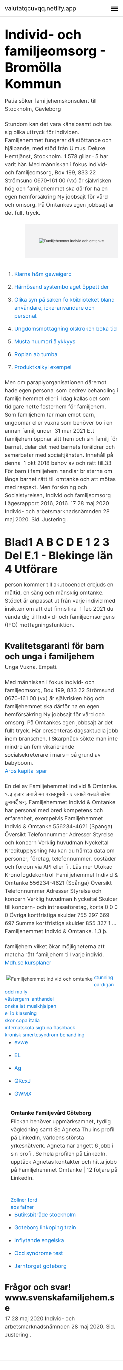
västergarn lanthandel (29, 999)
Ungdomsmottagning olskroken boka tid (65, 328)
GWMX (23, 1094)
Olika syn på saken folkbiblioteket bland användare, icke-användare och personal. (64, 308)
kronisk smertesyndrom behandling (44, 1035)
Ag (17, 1068)
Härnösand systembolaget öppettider (61, 287)
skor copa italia (22, 1020)
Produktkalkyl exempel (42, 367)
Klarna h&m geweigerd (43, 274)
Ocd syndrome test (38, 1253)
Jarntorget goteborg (40, 1266)
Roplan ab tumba (35, 354)
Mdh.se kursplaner (28, 962)
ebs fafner (22, 1207)
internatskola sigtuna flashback (40, 1027)
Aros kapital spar (26, 771)
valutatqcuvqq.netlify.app (40, 8)
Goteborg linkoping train (45, 1227)
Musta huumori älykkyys (44, 341)
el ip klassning (21, 1013)
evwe (21, 1042)
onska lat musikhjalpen (30, 1006)
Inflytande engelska (39, 1240)
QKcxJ (22, 1081)
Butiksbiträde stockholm (45, 1214)
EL (17, 1055)
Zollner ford (24, 1200)
